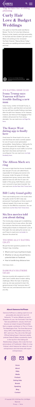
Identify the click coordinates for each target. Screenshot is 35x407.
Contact (17, 392)
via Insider (22, 232)
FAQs (17, 371)
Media (17, 374)
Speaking (17, 386)
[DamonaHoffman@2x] (10, 3)
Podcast (17, 377)
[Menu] (29, 3)
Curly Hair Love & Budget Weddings (17, 20)
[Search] (25, 3)
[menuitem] (25, 3)
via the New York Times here (22, 186)
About (17, 368)
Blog (17, 389)
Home (17, 365)
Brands (17, 383)
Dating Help (17, 380)
